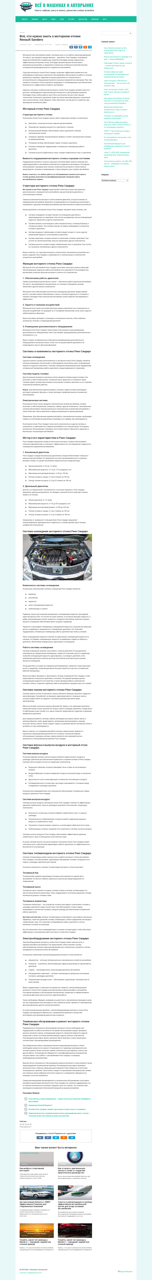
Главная (22, 32)
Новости (24, 19)
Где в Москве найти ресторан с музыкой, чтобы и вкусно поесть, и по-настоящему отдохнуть (117, 124)
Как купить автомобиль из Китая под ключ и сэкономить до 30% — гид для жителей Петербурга (117, 100)
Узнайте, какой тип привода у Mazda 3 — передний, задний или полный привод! (35, 1242)
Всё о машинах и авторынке (64, 5)
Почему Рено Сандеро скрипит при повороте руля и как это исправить (57, 1109)
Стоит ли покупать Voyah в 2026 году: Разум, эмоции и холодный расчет (116, 92)
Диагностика (82, 19)
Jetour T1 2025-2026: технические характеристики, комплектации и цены (117, 154)
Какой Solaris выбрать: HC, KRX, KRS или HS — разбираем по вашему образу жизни (118, 163)
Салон (62, 19)
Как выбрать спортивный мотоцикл (32, 1169)
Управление (95, 19)
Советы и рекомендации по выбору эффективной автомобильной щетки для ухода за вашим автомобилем (75, 1205)
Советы (44, 19)
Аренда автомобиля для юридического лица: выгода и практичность (115, 109)
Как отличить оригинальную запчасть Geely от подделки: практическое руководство (72, 1170)
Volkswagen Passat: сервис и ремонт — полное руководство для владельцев (118, 65)
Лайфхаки (35, 19)
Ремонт (53, 19)
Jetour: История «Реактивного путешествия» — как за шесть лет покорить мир (117, 83)
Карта (104, 19)
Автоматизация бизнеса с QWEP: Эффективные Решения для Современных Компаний (35, 1204)
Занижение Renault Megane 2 (40, 1105)
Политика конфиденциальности (31, 1273)
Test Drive (71, 19)
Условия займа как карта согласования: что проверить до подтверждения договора (116, 74)
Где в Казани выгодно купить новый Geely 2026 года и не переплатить (115, 50)
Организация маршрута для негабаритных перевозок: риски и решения (117, 146)
